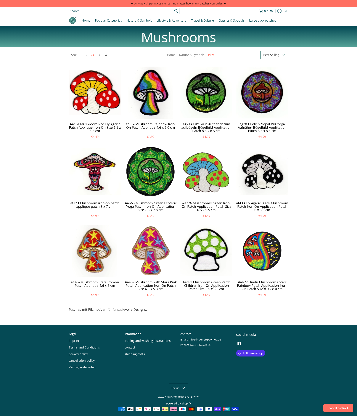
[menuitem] (266, 11)
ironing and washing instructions (148, 341)
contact (130, 347)
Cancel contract (338, 408)
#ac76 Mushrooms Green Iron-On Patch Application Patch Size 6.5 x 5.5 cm (206, 206)
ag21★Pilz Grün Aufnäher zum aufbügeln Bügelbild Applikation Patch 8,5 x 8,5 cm (206, 127)
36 (99, 55)
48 (106, 55)
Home (171, 55)
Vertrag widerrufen (82, 367)
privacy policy (78, 354)
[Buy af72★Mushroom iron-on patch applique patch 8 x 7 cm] (95, 172)
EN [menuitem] (286, 10)
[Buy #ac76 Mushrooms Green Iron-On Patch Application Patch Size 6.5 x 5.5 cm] (206, 172)
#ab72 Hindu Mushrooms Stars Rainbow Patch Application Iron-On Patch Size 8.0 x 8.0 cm (262, 285)
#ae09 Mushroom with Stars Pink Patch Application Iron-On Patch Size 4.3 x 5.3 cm (151, 285)
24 (92, 55)
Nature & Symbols (192, 55)
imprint (74, 341)
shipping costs (135, 354)
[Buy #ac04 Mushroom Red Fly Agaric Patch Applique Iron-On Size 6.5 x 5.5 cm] (95, 93)
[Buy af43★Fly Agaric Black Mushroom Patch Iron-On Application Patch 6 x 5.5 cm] (262, 172)
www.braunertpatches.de (174, 397)
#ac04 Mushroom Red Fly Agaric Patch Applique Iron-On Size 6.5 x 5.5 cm (95, 127)
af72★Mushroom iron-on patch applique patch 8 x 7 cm (94, 205)
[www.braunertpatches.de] (72, 20)
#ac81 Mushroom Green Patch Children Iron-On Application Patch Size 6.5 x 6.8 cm (206, 285)
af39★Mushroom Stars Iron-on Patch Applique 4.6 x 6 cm (95, 284)
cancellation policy (82, 361)
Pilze (211, 55)
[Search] (176, 11)
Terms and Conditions (84, 347)
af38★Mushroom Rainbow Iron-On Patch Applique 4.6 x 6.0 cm (151, 126)
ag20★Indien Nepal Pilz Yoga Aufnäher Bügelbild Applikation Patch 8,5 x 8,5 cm (262, 127)
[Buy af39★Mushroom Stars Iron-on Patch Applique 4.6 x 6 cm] (95, 251)
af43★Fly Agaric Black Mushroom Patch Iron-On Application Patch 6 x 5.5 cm (262, 206)
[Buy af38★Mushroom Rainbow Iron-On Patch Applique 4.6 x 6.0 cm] (151, 93)
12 (85, 55)
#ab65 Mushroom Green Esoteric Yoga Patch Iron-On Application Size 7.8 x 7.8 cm (151, 206)
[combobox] (120, 11)
